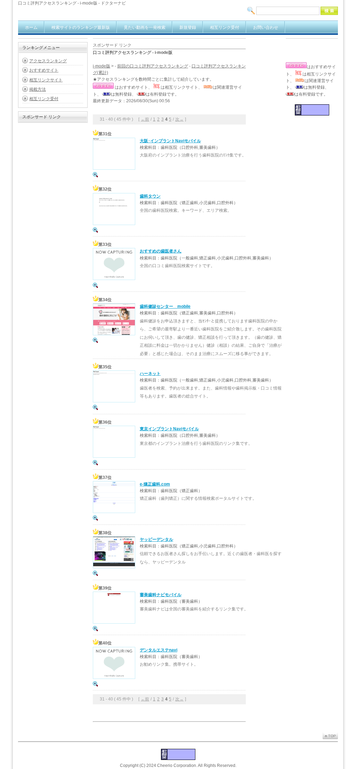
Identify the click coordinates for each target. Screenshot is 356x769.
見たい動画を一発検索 (144, 27)
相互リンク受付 (224, 27)
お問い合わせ (265, 27)
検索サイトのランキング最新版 (80, 27)
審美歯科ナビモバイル (160, 594)
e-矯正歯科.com (155, 484)
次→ (179, 119)
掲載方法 (37, 89)
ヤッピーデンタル (156, 539)
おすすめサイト (43, 70)
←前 (145, 119)
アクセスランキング (48, 60)
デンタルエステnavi (158, 650)
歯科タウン (150, 196)
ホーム (31, 27)
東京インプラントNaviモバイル (169, 428)
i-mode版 (101, 66)
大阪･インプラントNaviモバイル (170, 140)
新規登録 (187, 27)
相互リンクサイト (46, 80)
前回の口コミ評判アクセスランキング (152, 66)
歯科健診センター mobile (165, 306)
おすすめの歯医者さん (160, 251)
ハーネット (150, 373)
